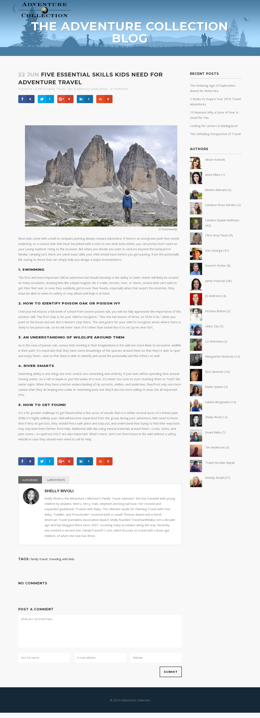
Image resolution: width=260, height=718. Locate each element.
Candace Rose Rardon (220, 205)
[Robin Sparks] (196, 395)
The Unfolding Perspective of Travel (215, 134)
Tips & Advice (76, 89)
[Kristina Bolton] (196, 319)
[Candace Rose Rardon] (196, 213)
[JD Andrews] (196, 304)
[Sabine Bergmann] (196, 410)
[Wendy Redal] (196, 486)
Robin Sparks (214, 387)
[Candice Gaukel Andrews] (196, 228)
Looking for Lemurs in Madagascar (214, 126)
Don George (213, 250)
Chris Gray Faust (216, 235)
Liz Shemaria (214, 341)
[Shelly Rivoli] (196, 425)
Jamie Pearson (215, 281)
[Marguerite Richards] (196, 365)
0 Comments (119, 89)
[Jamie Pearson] (196, 289)
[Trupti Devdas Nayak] (196, 471)
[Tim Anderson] (196, 456)
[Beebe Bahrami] (196, 198)
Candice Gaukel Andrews (222, 220)
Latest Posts (56, 480)
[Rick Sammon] (196, 380)
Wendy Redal (214, 478)
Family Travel (56, 89)
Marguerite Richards (219, 356)
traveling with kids (61, 559)
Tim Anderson (215, 447)
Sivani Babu (213, 432)
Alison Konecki (215, 159)
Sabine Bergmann (217, 402)
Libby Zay (212, 326)
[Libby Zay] (196, 334)
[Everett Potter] (196, 274)
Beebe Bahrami (216, 190)
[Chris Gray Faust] (196, 243)
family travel (39, 559)
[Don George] (196, 259)
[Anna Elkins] (196, 183)
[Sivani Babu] (196, 441)
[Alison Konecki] (196, 168)
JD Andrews (213, 296)
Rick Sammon (214, 372)
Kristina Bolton (215, 311)
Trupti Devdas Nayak (220, 462)
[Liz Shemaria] (196, 350)
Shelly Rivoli (99, 89)
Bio (36, 480)
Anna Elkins (212, 174)
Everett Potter (215, 265)
